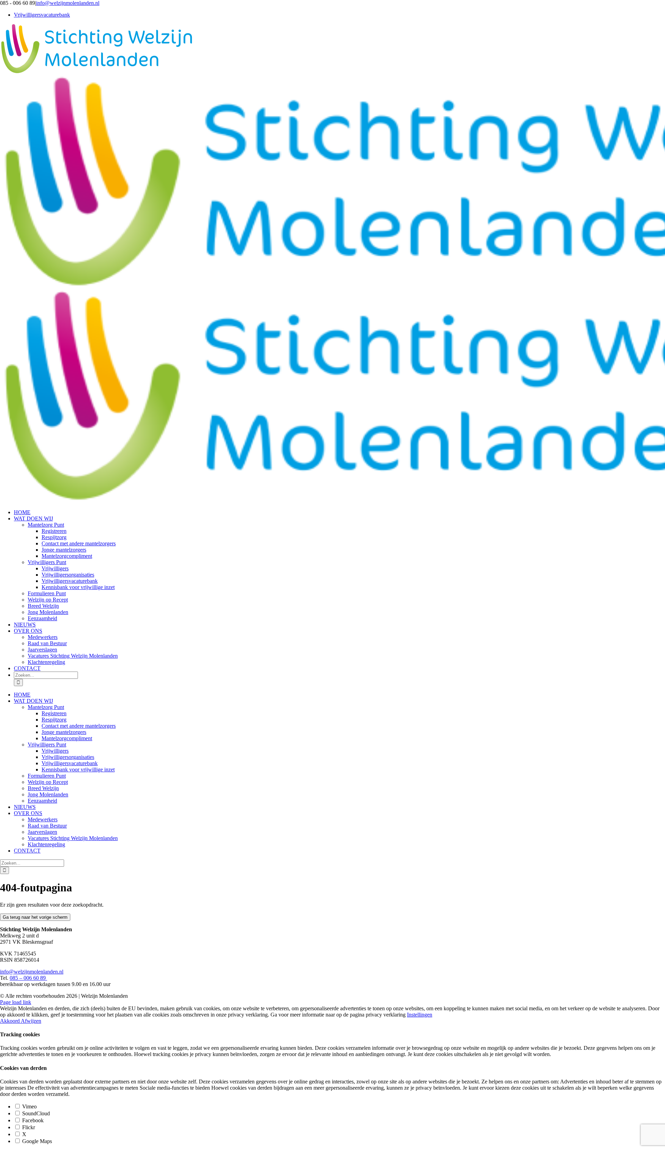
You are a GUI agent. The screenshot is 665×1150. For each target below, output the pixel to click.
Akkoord (10, 1021)
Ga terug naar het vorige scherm (35, 917)
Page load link (15, 1002)
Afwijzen (31, 1021)
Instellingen (419, 1015)
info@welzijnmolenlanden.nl (67, 3)
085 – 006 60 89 (28, 978)
